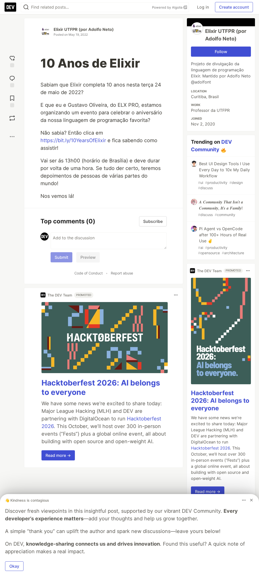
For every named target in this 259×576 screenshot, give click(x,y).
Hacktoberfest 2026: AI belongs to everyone (220, 400)
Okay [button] (14, 566)
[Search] (26, 7)
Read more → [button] (58, 455)
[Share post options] (12, 137)
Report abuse (122, 273)
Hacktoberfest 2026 (210, 448)
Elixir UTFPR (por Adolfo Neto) (84, 29)
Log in (203, 7)
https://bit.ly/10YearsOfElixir (73, 140)
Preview (88, 257)
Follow (221, 51)
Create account (234, 7)
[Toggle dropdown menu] (176, 295)
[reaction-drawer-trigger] (12, 61)
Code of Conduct (88, 273)
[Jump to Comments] (12, 81)
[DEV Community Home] (10, 7)
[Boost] (12, 118)
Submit (61, 257)
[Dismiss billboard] (251, 500)
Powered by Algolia (167, 7)
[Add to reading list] (12, 101)
